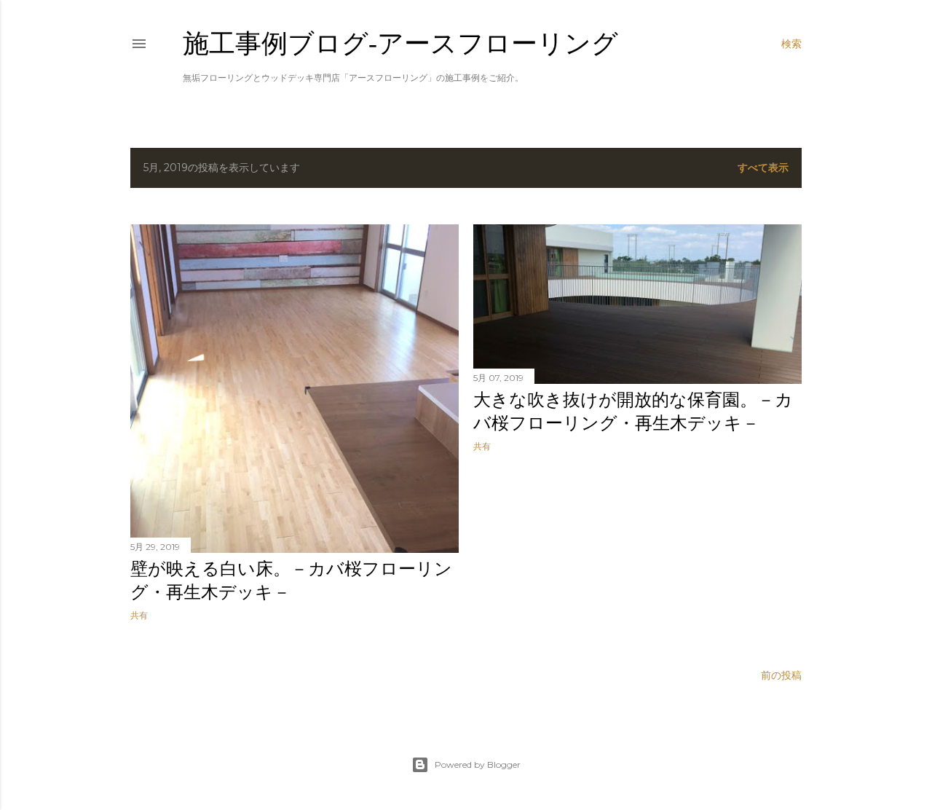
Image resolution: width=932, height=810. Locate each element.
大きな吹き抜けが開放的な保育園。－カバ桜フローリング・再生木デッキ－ (633, 411)
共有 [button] (139, 615)
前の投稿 (781, 675)
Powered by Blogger (478, 764)
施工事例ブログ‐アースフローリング (400, 43)
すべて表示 (763, 167)
